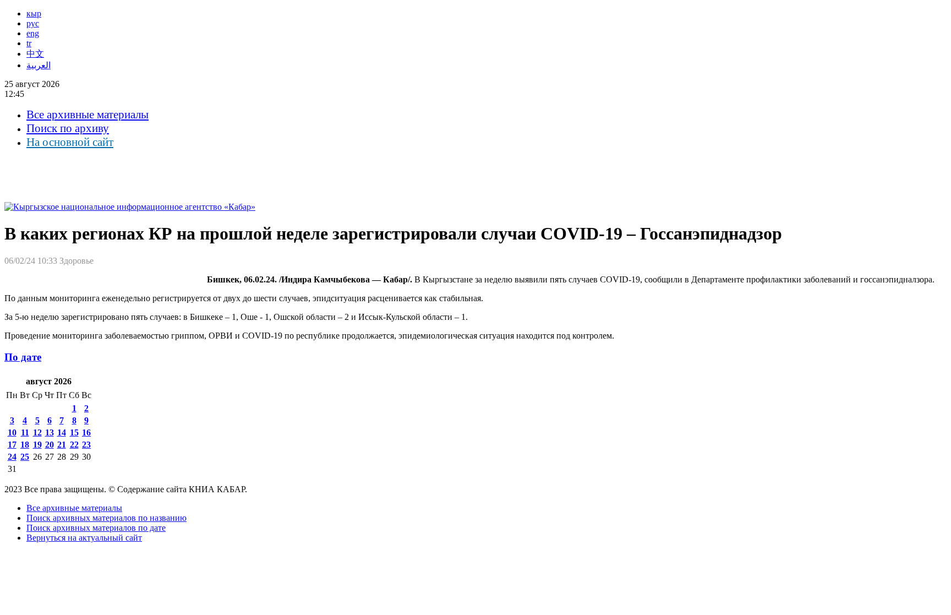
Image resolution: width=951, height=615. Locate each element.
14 (61, 432)
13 (49, 432)
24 (12, 456)
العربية (38, 65)
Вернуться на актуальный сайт (84, 537)
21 (61, 444)
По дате (22, 357)
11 (25, 432)
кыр (33, 13)
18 (24, 444)
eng (32, 33)
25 (24, 456)
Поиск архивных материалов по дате (96, 527)
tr (28, 43)
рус (32, 23)
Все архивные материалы (87, 114)
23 (86, 444)
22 (74, 444)
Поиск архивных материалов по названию (106, 518)
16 (86, 432)
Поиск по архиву (67, 128)
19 (37, 444)
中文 (35, 53)
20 (49, 444)
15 (74, 432)
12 (37, 432)
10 (12, 432)
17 (12, 444)
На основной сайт (69, 142)
